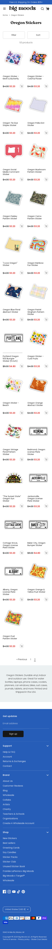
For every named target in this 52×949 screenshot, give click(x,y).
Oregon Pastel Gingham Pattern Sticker (35, 312)
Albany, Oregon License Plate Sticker (10, 592)
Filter (14, 35)
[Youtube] (14, 891)
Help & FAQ (9, 752)
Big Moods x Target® (14, 875)
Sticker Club (9, 861)
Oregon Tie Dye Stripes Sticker (10, 124)
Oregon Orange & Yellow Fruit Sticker (36, 590)
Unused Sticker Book (14, 866)
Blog (5, 790)
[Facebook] (4, 891)
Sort (38, 35)
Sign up (13, 733)
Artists (6, 804)
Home (5, 15)
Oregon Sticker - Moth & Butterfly (11, 77)
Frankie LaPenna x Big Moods (18, 871)
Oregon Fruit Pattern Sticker (10, 637)
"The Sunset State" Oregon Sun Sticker (12, 498)
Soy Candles (9, 852)
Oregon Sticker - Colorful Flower (35, 77)
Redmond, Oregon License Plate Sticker (36, 452)
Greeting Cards (11, 847)
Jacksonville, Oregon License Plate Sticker (35, 498)
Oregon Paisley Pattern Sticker (10, 217)
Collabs (7, 799)
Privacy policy (24, 939)
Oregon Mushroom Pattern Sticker (36, 170)
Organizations (10, 818)
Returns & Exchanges (14, 761)
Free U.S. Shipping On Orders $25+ (26, 2)
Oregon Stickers (17, 15)
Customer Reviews (13, 785)
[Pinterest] (23, 891)
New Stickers (10, 838)
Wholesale (8, 795)
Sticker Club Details (39, 939)
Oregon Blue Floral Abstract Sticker (11, 310)
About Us (8, 781)
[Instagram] (9, 891)
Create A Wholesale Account (18, 823)
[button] (47, 8)
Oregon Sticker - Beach (11, 404)
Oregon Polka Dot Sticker (35, 124)
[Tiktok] (18, 891)
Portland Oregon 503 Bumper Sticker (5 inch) (11, 358)
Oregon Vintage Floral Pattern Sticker (10, 452)
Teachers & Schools (13, 813)
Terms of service (9, 939)
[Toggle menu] (3, 8)
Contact (7, 766)
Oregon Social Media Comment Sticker (11, 172)
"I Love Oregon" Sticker (10, 264)
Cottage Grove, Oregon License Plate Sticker (10, 545)
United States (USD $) (15, 909)
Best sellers (9, 843)
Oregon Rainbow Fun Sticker (35, 264)
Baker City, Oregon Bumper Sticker (36, 544)
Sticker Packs (10, 857)
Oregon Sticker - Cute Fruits (35, 357)
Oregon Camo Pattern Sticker (34, 217)
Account (7, 756)
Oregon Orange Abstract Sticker (35, 404)
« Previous (22, 659)
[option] (26, 2)
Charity (7, 809)
